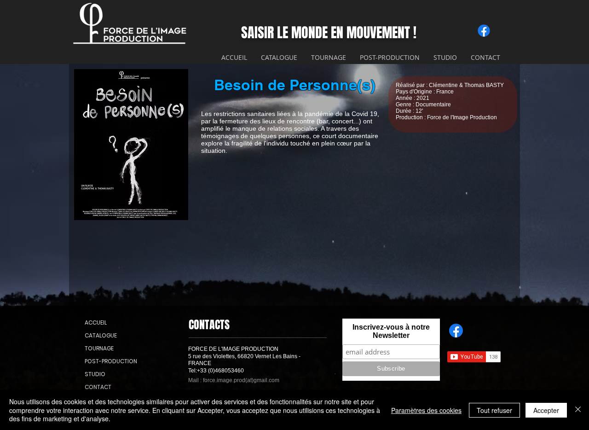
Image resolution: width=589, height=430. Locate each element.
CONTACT (98, 387)
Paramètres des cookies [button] (426, 410)
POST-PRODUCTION (107, 361)
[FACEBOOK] (456, 330)
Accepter (546, 410)
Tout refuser (494, 410)
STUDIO (95, 374)
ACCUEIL (96, 322)
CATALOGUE (101, 335)
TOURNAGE (99, 348)
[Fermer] (577, 410)
